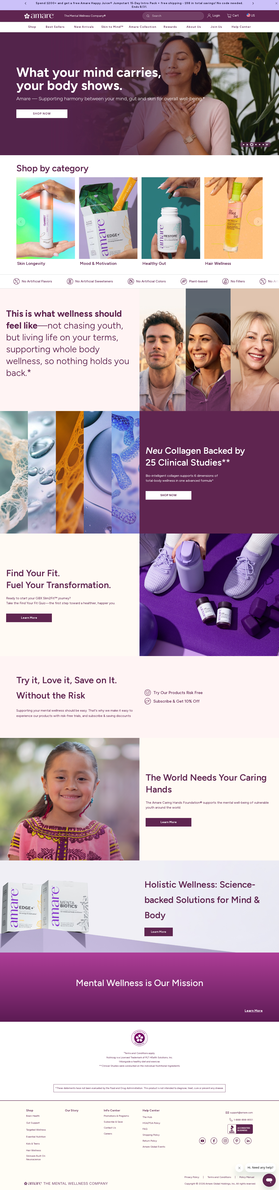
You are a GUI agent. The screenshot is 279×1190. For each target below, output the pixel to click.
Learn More (29, 618)
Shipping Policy (151, 1134)
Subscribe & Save (113, 1121)
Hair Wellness (33, 1150)
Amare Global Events (154, 1146)
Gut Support (33, 1122)
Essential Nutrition (36, 1136)
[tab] (243, 144)
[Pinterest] (238, 1140)
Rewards (170, 23)
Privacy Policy (191, 1177)
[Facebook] (216, 1140)
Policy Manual (246, 1177)
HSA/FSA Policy (151, 1123)
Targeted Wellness (36, 1129)
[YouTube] (204, 1140)
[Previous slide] (20, 221)
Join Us (216, 23)
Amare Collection (142, 23)
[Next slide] (258, 221)
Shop (32, 23)
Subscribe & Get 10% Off (176, 701)
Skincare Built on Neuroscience (35, 1157)
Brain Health (33, 1115)
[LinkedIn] (248, 1140)
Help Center (241, 23)
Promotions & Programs (116, 1115)
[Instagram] (227, 1140)
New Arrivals (84, 23)
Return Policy (150, 1140)
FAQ (145, 1129)
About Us (193, 23)
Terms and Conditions (219, 1177)
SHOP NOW (42, 113)
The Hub (147, 1117)
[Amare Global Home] (40, 12)
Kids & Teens (33, 1143)
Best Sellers (55, 23)
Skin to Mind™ (112, 23)
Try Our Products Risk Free (178, 692)
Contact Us (110, 1127)
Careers (108, 1133)
